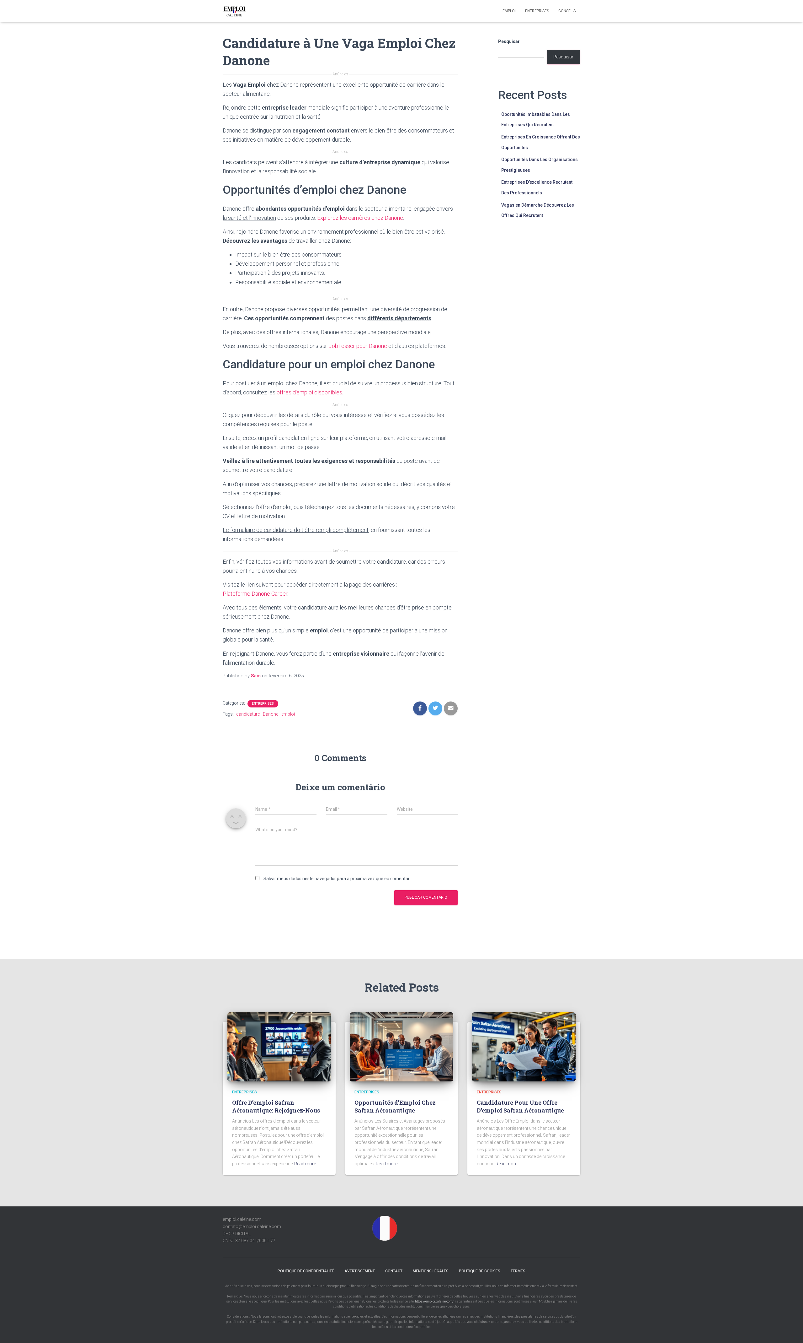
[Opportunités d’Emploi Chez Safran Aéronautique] (401, 1046)
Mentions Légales (431, 1271)
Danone (270, 714)
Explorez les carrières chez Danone (360, 217)
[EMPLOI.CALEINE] (234, 11)
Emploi (509, 11)
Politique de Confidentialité (306, 1271)
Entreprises (537, 11)
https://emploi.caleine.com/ (434, 1301)
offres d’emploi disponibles (309, 392)
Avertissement (359, 1271)
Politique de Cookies (479, 1271)
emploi (288, 714)
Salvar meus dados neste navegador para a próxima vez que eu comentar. (336, 878)
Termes (518, 1271)
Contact (393, 1271)
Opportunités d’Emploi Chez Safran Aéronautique (395, 1106)
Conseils (567, 11)
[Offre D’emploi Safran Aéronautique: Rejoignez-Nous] (279, 1046)
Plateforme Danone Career (255, 593)
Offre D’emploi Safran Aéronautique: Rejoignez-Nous (276, 1106)
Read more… (306, 1163)
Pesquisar (509, 41)
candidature (248, 714)
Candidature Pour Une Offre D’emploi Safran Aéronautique (520, 1106)
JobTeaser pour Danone (357, 346)
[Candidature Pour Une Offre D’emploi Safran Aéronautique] (524, 1046)
